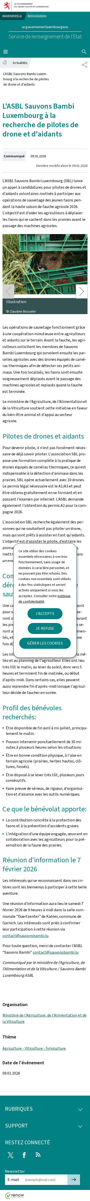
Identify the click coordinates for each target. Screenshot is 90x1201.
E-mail (13, 1179)
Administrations (37, 16)
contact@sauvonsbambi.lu (25, 935)
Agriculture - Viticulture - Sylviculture (34, 1048)
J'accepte (45, 613)
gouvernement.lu (12, 16)
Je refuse (45, 628)
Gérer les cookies (45, 643)
